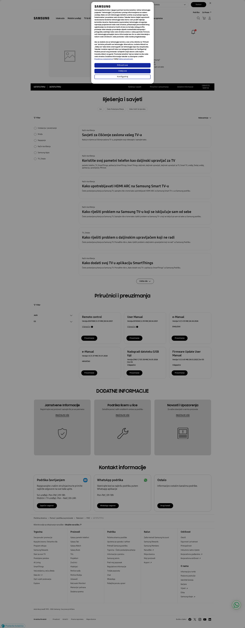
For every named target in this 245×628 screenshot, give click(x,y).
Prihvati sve (122, 65)
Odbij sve (122, 71)
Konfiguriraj (122, 77)
